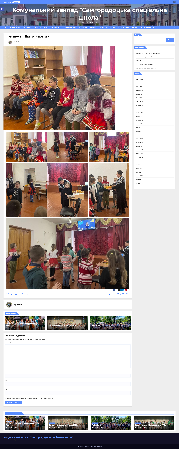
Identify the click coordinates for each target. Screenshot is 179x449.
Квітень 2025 (139, 124)
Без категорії (9, 421)
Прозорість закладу (42, 27)
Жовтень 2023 (139, 183)
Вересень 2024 (140, 150)
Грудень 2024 (139, 138)
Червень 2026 (139, 79)
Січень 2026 (139, 97)
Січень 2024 (139, 172)
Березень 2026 (140, 90)
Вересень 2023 (140, 187)
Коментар (8, 342)
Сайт (6, 389)
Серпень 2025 (139, 116)
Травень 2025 (139, 120)
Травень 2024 (139, 157)
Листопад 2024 (140, 142)
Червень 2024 (139, 153)
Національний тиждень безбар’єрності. (146, 68)
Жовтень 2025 (139, 109)
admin (17, 41)
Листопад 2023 (140, 179)
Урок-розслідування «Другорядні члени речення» (24, 294)
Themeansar (99, 446)
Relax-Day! (96, 325)
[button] (2, 9)
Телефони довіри (123, 27)
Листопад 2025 (140, 105)
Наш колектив (27, 27)
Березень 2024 (140, 164)
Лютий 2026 (139, 94)
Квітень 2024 (139, 161)
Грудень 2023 (139, 176)
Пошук (137, 35)
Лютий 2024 (139, 168)
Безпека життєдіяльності (87, 27)
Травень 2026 (139, 83)
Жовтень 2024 (139, 146)
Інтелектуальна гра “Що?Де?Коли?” (116, 294)
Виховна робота (70, 27)
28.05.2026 (96, 427)
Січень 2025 (139, 135)
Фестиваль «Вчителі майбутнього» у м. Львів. (23, 324)
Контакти (135, 27)
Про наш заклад (15, 27)
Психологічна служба (106, 27)
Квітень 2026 (139, 86)
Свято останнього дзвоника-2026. (63, 325)
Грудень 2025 (139, 101)
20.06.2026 (10, 427)
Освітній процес (57, 27)
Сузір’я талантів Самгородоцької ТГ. (145, 64)
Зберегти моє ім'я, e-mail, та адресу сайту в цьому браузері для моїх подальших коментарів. (30, 398)
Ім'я (6, 372)
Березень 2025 (140, 127)
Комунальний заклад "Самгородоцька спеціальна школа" (38, 437)
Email (6, 380)
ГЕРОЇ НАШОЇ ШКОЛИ (147, 27)
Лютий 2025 (139, 131)
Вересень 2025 (140, 112)
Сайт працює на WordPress (83, 446)
